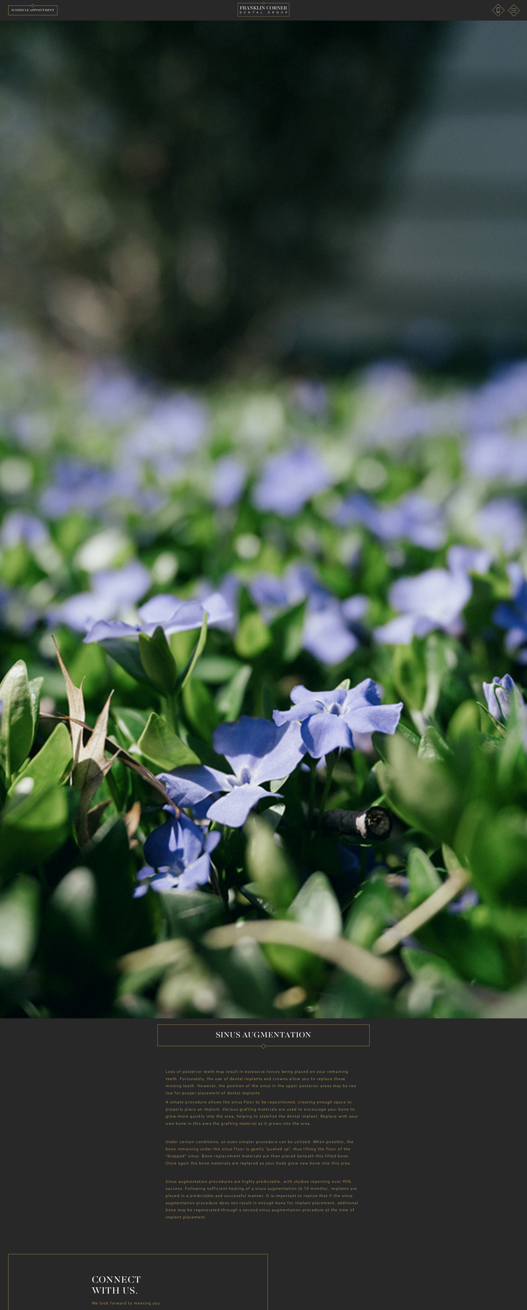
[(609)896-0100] (498, 10)
